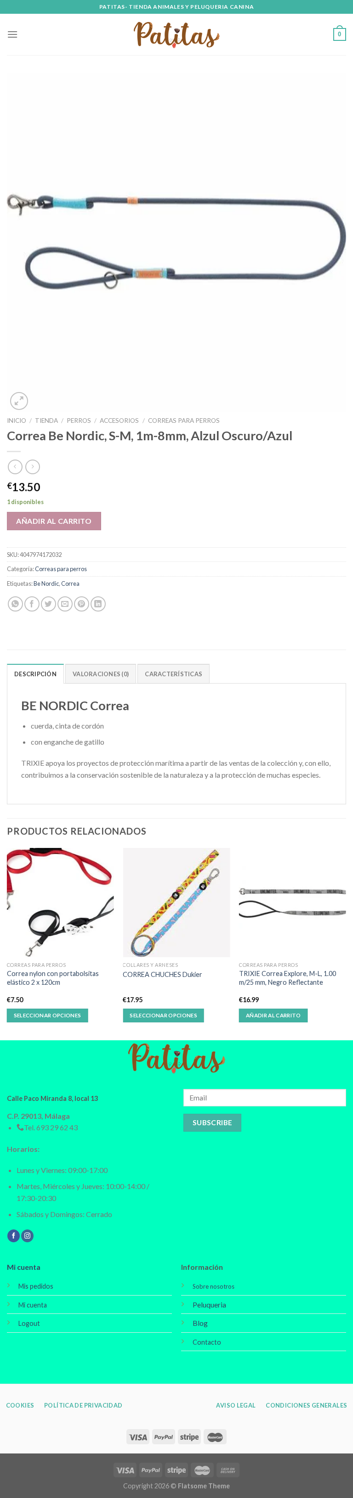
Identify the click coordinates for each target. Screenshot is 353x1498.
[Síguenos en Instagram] (27, 1235)
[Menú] (12, 34)
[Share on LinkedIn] (98, 604)
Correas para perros (184, 420)
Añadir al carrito (53, 520)
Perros (79, 420)
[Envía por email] (65, 604)
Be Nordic (46, 583)
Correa (70, 583)
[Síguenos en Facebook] (13, 1235)
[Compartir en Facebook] (32, 604)
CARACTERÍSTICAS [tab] (173, 674)
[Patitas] (176, 34)
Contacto (207, 1342)
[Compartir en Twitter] (48, 604)
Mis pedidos (35, 1286)
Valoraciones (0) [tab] (101, 674)
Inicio (16, 420)
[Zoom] (19, 401)
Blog (200, 1322)
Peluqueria (209, 1304)
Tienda (46, 420)
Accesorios (119, 420)
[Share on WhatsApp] (15, 604)
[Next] (346, 943)
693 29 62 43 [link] (57, 1127)
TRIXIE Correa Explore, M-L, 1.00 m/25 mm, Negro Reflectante (287, 978)
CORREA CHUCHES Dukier (162, 974)
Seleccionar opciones (47, 1015)
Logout (29, 1323)
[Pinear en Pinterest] (81, 604)
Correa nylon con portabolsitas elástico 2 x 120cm (53, 978)
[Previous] (7, 943)
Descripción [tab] (35, 674)
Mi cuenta (23, 1266)
